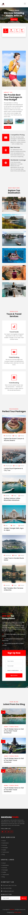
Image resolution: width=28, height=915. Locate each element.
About (4, 841)
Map (22, 31)
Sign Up (24, 898)
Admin (6, 727)
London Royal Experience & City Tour (13, 469)
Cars (17, 31)
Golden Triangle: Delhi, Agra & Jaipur (14, 529)
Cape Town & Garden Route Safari (14, 559)
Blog (3, 854)
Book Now (14, 19)
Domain (12, 909)
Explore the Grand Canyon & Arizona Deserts (14, 439)
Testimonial (5, 852)
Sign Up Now (14, 675)
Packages (5, 847)
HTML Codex (17, 912)
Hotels (11, 31)
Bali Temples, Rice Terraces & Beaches (13, 589)
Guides (4, 850)
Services (4, 845)
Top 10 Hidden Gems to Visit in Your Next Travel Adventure (14, 731)
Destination (5, 843)
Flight (5, 31)
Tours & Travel (14, 727)
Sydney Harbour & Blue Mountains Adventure (12, 499)
